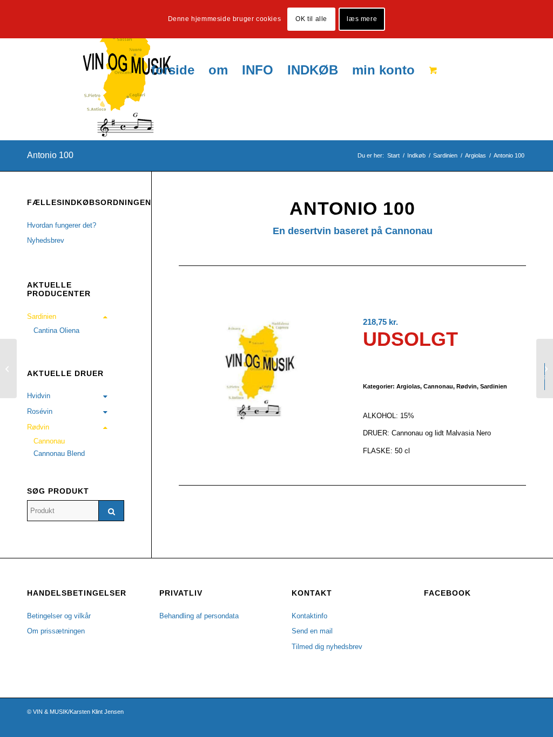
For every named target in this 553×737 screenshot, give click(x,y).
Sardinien (493, 386)
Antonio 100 (50, 155)
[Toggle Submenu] (105, 317)
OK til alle (311, 19)
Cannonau (438, 386)
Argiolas (408, 386)
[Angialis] (8, 368)
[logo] (99, 70)
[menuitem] (172, 70)
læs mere (362, 19)
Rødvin (466, 386)
